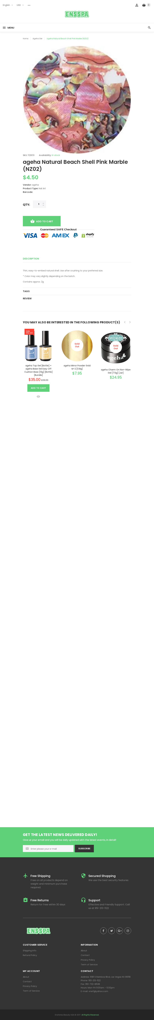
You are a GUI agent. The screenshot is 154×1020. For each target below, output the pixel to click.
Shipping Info (29, 950)
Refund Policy (30, 955)
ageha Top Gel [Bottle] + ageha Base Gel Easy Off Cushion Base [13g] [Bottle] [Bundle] (38, 370)
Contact (85, 955)
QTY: (26, 205)
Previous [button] (125, 322)
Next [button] (130, 322)
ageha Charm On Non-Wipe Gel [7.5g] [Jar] (116, 371)
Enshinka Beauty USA (64, 1015)
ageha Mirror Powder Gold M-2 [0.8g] (77, 367)
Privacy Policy (88, 959)
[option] (38, 363)
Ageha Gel (37, 38)
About (84, 950)
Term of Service (89, 964)
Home (25, 38)
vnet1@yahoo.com (98, 991)
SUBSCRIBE (84, 848)
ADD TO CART (44, 221)
